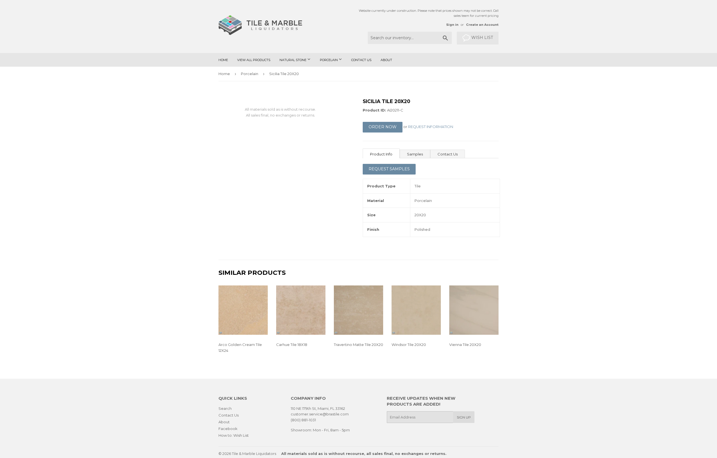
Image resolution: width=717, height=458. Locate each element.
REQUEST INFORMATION (430, 127)
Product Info (381, 154)
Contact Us (361, 60)
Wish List (481, 37)
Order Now (383, 126)
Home (223, 60)
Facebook (228, 428)
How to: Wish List (233, 435)
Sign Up (464, 417)
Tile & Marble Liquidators (254, 453)
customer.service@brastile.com (320, 414)
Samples (415, 154)
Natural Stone (293, 60)
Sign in (452, 25)
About (386, 60)
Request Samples (389, 168)
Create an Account (482, 25)
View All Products (253, 60)
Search (225, 408)
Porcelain (329, 60)
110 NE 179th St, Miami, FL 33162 (318, 408)
